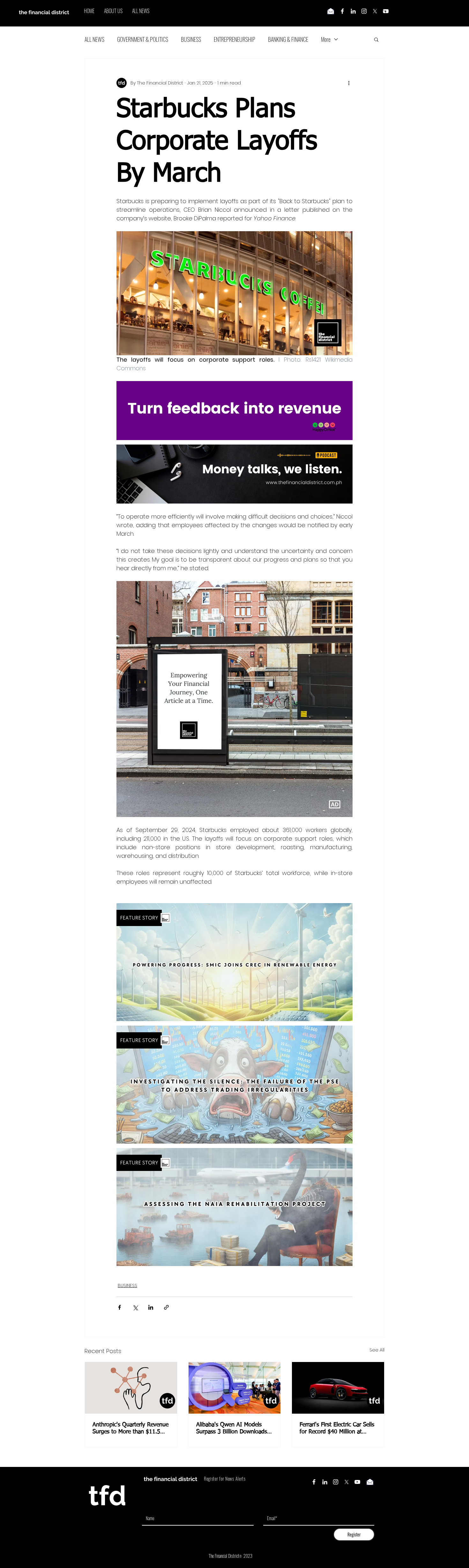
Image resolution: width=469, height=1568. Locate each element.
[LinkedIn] (353, 11)
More (326, 39)
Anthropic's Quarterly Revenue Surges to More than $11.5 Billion (130, 1428)
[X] (374, 11)
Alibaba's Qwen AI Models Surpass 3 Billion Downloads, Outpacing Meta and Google (232, 1428)
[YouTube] (357, 1481)
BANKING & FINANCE (288, 39)
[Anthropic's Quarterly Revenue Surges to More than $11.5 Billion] (131, 1388)
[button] (376, 39)
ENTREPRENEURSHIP (234, 39)
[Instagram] (364, 11)
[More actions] (349, 83)
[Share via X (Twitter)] (135, 1307)
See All (376, 1350)
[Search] (384, 13)
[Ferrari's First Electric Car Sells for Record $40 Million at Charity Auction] (338, 1388)
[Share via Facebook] (119, 1307)
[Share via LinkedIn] (151, 1307)
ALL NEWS (94, 39)
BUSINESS (191, 39)
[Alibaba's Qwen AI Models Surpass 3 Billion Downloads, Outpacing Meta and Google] (235, 1388)
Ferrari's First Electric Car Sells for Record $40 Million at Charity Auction (337, 1428)
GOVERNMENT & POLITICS (142, 39)
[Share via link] (166, 1307)
